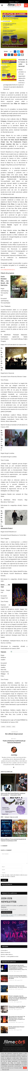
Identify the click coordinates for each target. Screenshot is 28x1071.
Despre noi (11, 1)
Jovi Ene (5, 46)
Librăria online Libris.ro (7, 954)
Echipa (16, 1)
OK (25, 1068)
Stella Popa (12, 989)
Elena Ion (12, 980)
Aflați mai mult (5, 1069)
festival (9, 726)
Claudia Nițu (12, 1022)
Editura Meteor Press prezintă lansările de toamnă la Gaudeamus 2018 (13, 839)
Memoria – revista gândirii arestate (9, 956)
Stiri (3, 42)
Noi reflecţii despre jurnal (14, 734)
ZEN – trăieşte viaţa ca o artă (9, 817)
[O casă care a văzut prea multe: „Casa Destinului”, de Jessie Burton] (4, 988)
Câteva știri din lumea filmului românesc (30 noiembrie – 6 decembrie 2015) (13, 794)
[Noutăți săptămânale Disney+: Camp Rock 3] (4, 1029)
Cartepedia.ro (4, 950)
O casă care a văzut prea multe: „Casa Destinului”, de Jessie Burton (18, 986)
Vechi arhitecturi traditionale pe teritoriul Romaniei (14, 741)
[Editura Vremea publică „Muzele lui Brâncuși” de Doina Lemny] (4, 1009)
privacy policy (22, 915)
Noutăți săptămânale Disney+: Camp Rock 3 (17, 1027)
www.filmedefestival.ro (8, 269)
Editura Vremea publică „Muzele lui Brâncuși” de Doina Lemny (17, 1007)
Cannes (3, 726)
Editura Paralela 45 (5, 952)
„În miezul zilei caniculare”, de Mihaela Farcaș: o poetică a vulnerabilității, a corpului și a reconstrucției (17, 1018)
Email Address (4, 909)
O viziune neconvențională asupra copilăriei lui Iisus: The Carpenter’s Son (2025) (18, 977)
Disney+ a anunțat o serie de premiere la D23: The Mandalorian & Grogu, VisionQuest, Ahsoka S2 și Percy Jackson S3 (18, 998)
